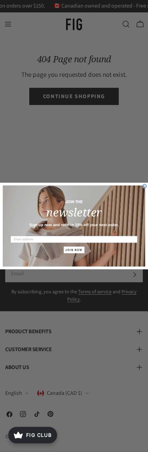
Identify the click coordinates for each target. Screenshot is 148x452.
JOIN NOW (73, 250)
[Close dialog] (145, 186)
